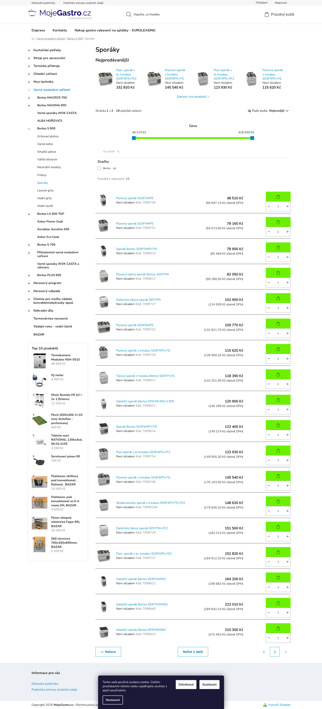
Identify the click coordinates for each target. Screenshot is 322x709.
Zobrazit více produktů (192, 97)
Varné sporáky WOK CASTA (57, 113)
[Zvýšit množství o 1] (287, 206)
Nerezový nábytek (46, 291)
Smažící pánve (46, 152)
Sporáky (42, 183)
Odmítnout (186, 684)
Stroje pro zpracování (49, 58)
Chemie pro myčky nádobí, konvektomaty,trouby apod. (53, 301)
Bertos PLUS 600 (49, 275)
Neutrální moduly (49, 167)
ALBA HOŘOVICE (49, 121)
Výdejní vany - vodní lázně (52, 326)
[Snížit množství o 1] (269, 206)
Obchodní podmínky (43, 3)
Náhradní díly (43, 310)
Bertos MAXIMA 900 (51, 105)
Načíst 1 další (193, 652)
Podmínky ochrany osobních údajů (83, 3)
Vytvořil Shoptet (279, 705)
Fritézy (41, 175)
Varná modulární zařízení (51, 90)
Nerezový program (47, 283)
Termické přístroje (46, 66)
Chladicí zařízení (45, 74)
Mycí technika (43, 82)
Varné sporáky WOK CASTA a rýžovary (58, 265)
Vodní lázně (45, 206)
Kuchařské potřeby (47, 50)
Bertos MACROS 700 (52, 98)
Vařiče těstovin (47, 159)
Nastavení (113, 700)
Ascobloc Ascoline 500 (53, 229)
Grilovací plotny (47, 136)
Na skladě (111, 151)
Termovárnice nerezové (50, 318)
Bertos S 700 (46, 245)
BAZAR (38, 334)
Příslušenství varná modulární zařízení (57, 254)
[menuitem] (38, 30)
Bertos (109, 168)
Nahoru (110, 652)
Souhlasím (209, 684)
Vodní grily (44, 198)
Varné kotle (45, 144)
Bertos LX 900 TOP (50, 214)
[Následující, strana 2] (275, 652)
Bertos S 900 (46, 128)
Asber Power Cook (50, 221)
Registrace (281, 3)
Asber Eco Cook (48, 237)
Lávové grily (45, 190)
